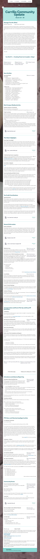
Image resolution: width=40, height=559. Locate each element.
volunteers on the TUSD (20, 445)
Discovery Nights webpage (12, 514)
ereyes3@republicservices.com (9, 158)
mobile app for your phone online (17, 296)
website (21, 494)
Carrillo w (14, 188)
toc (3, 7)
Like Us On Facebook (7, 538)
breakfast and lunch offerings (31, 295)
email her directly (31, 455)
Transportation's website (16, 316)
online (5, 165)
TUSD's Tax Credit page (24, 206)
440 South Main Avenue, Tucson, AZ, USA (14, 535)
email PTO (26, 437)
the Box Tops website (7, 464)
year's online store (7, 301)
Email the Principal (7, 533)
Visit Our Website (7, 534)
